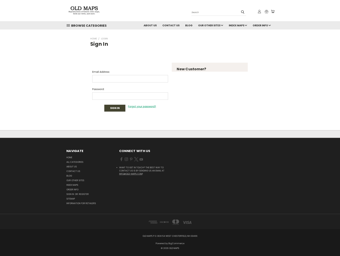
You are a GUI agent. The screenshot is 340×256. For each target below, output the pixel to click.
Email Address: (101, 72)
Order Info (261, 25)
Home (69, 157)
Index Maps (237, 25)
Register (84, 194)
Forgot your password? (142, 106)
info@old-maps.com (130, 173)
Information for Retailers (81, 203)
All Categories (74, 161)
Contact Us (171, 25)
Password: (98, 89)
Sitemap (70, 198)
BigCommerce (176, 243)
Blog (188, 25)
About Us (150, 25)
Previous (330, 245)
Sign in (70, 194)
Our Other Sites (209, 25)
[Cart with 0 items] (272, 11)
